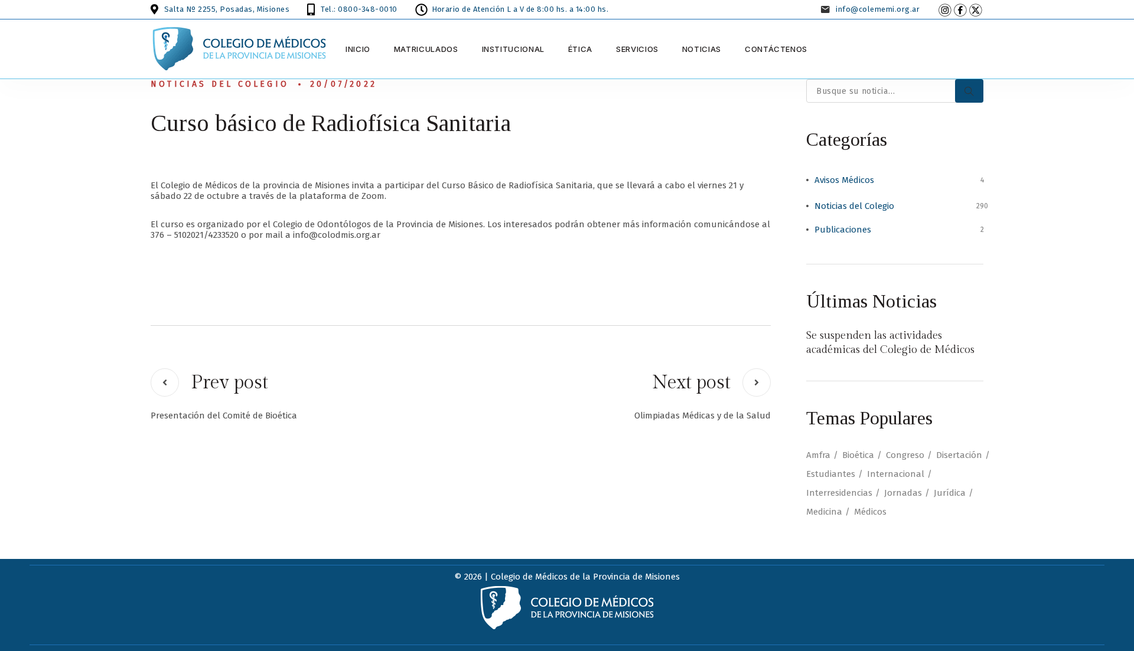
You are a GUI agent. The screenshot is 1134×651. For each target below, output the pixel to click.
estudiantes (830, 474)
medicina (824, 511)
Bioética (858, 455)
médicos (870, 511)
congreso (905, 455)
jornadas (903, 493)
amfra (818, 455)
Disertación (959, 455)
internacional (895, 474)
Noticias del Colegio (220, 84)
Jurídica (950, 493)
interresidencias (839, 493)
